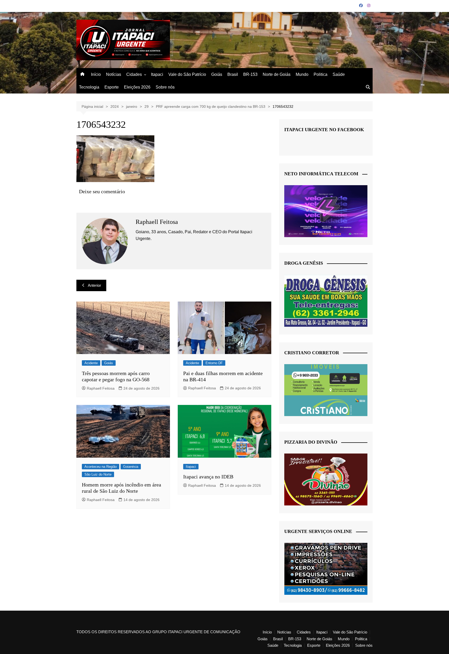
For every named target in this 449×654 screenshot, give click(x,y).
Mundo (302, 74)
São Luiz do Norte (97, 474)
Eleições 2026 (137, 87)
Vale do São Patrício (187, 74)
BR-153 (250, 74)
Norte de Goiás (276, 74)
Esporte (111, 87)
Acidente (91, 363)
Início (96, 74)
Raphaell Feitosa (101, 388)
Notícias (113, 74)
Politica (320, 74)
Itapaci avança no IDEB (208, 476)
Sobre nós (165, 87)
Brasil (232, 74)
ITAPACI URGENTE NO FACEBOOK (324, 129)
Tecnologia (89, 87)
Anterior (94, 285)
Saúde (339, 74)
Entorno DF (214, 363)
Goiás (216, 74)
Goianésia (130, 467)
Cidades (134, 74)
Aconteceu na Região (100, 467)
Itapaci (157, 74)
